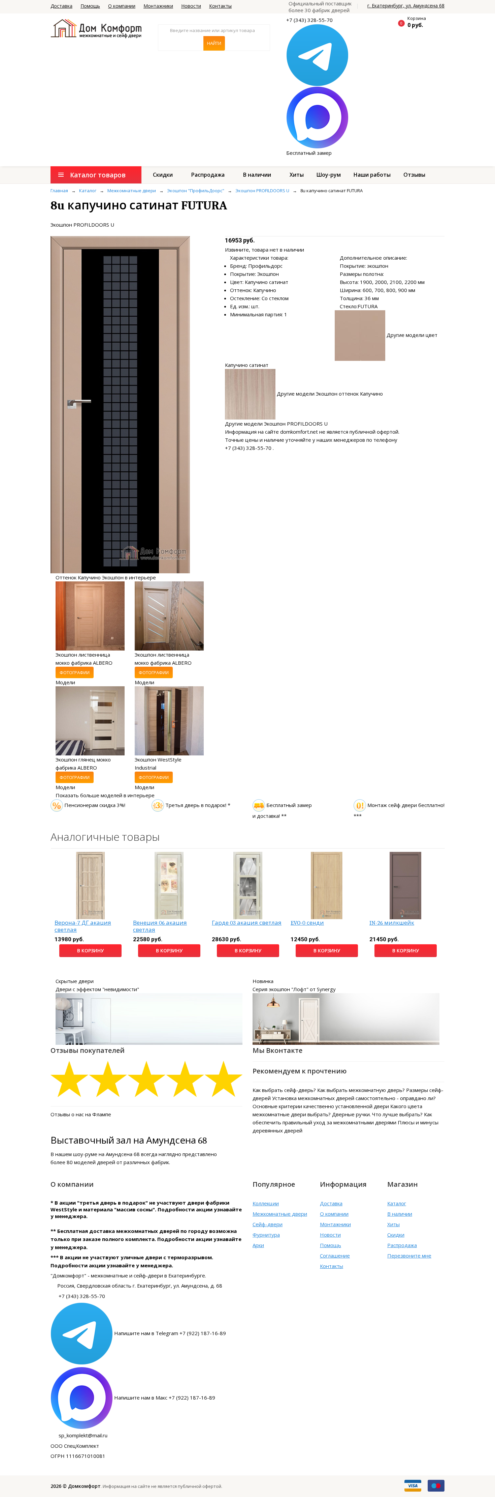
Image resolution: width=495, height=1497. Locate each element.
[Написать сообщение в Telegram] (317, 54)
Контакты (220, 6)
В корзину (90, 950)
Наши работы (372, 174)
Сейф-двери (268, 1224)
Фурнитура (266, 1234)
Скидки (163, 174)
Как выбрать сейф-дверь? (284, 1090)
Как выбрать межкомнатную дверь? (361, 1090)
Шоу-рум (329, 174)
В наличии (257, 174)
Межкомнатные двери (280, 1213)
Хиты (297, 174)
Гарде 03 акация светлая (247, 923)
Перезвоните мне (409, 1255)
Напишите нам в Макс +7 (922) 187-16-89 (164, 1397)
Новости (191, 6)
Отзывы (414, 174)
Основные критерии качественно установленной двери (321, 1106)
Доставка (61, 6)
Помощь (90, 6)
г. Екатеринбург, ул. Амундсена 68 (405, 5)
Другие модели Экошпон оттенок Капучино (330, 393)
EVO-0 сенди (307, 923)
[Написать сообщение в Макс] (317, 117)
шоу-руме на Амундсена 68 (106, 1154)
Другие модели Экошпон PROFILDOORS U (276, 423)
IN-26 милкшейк (391, 923)
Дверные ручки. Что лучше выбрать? (377, 1114)
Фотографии (75, 672)
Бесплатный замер (309, 152)
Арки (258, 1245)
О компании (121, 6)
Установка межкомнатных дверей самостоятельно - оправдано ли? (354, 1098)
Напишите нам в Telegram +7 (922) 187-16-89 (170, 1333)
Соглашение (335, 1255)
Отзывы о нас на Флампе (81, 1114)
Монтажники (158, 6)
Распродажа (208, 174)
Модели (65, 682)
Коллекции (266, 1203)
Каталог (396, 1203)
